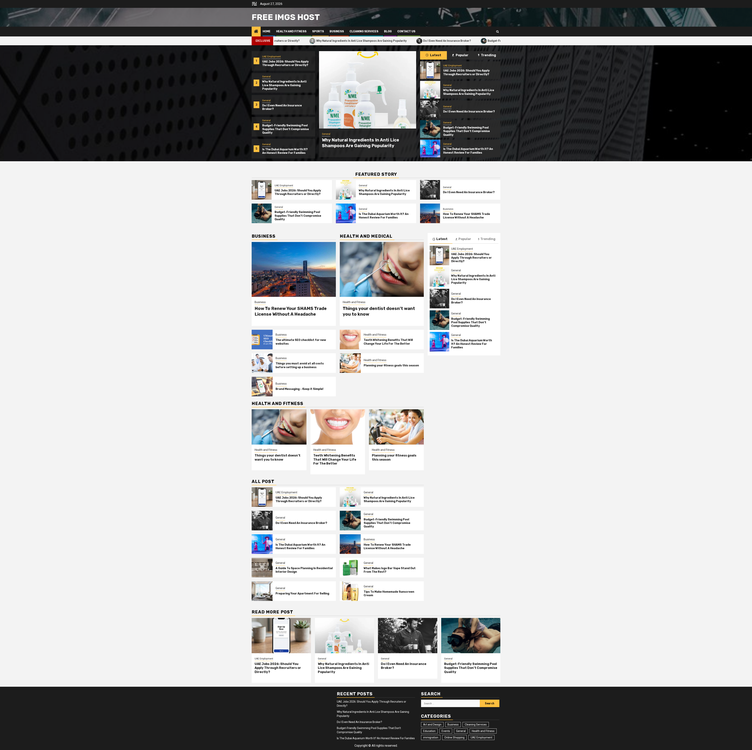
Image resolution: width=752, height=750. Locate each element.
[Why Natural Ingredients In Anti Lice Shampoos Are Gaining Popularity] (430, 90)
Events (446, 731)
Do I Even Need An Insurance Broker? (384, 41)
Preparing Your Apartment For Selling (302, 593)
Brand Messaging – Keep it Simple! (299, 389)
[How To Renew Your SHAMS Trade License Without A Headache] (430, 213)
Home (266, 31)
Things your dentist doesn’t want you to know (277, 457)
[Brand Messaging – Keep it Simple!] (262, 386)
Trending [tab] (488, 55)
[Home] (256, 31)
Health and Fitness (291, 31)
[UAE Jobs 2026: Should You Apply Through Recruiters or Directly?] (430, 70)
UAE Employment (271, 56)
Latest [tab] (435, 55)
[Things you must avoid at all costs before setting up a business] (262, 363)
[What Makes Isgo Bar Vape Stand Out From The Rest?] (350, 567)
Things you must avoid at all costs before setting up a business (300, 365)
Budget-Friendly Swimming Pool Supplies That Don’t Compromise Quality (473, 41)
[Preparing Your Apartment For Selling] (262, 591)
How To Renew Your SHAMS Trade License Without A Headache (466, 215)
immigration (430, 737)
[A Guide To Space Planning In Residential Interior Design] (262, 567)
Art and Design (432, 724)
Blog (388, 31)
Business (337, 31)
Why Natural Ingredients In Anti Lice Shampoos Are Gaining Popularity (298, 41)
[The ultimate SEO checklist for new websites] (262, 339)
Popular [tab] (461, 55)
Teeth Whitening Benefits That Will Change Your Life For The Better (388, 341)
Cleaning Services (364, 31)
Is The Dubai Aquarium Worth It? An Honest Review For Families (285, 151)
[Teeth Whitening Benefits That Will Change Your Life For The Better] (350, 339)
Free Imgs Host (286, 17)
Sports (318, 31)
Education (429, 731)
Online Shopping (454, 737)
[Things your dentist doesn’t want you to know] (382, 269)
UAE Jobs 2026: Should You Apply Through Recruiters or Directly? (285, 63)
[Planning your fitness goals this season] (350, 363)
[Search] (497, 31)
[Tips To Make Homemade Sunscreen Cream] (350, 591)
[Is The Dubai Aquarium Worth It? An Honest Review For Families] (430, 148)
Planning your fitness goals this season (391, 365)
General (266, 76)
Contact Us (406, 31)
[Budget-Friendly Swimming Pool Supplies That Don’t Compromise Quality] (430, 129)
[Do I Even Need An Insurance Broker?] (367, 90)
